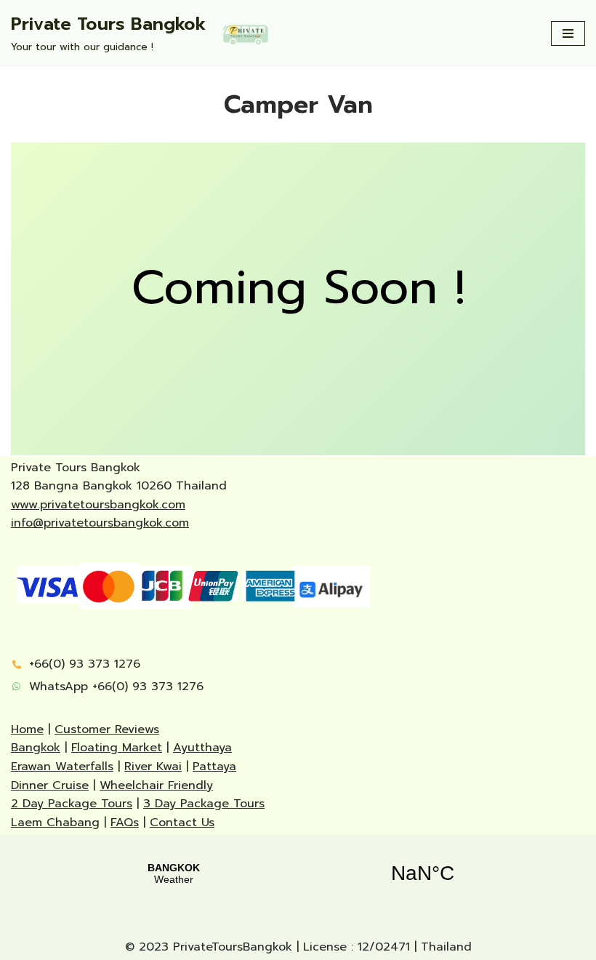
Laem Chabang (55, 822)
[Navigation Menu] (568, 33)
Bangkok (35, 747)
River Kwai (153, 766)
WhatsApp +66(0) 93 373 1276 (116, 686)
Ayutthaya (202, 747)
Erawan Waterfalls (62, 766)
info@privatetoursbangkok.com (100, 523)
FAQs (124, 822)
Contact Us (182, 822)
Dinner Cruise (50, 785)
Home (27, 729)
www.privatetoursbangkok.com (98, 504)
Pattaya (214, 766)
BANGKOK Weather (298, 873)
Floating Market (116, 747)
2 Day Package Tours (71, 803)
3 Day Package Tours (204, 803)
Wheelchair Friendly (156, 785)
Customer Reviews (107, 729)
